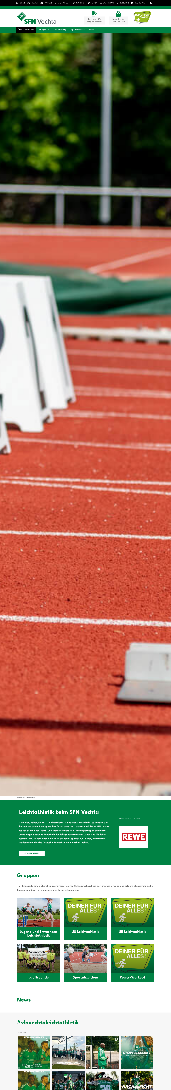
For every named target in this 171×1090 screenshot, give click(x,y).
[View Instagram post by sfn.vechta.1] (56, 1066)
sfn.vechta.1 (41, 1038)
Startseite (20, 797)
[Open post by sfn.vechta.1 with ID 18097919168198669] (76, 1052)
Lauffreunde (38, 977)
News (91, 30)
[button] (152, 3)
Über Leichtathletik (26, 30)
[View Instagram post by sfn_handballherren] (22, 1066)
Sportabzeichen (78, 30)
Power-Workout (132, 977)
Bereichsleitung (60, 30)
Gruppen (42, 30)
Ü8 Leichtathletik (85, 932)
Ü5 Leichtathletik (132, 932)
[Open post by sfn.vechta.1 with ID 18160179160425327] (42, 1052)
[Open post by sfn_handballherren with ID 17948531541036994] (145, 1052)
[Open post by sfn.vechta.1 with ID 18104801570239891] (110, 1052)
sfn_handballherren (145, 1038)
